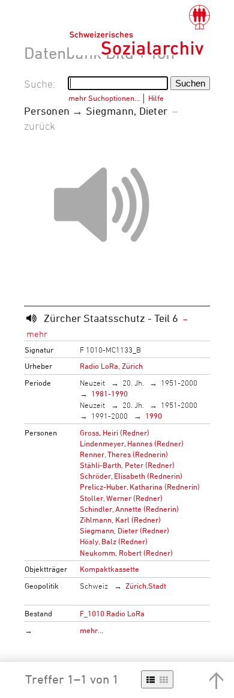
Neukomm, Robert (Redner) (126, 552)
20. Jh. (133, 382)
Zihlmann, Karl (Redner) (120, 519)
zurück (39, 126)
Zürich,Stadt (145, 585)
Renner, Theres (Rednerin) (124, 454)
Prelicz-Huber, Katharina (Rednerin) (140, 486)
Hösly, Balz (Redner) (114, 541)
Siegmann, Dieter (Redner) (124, 530)
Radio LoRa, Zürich (111, 366)
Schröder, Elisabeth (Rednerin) (131, 476)
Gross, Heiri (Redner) (114, 432)
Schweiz (94, 585)
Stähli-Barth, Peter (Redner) (127, 465)
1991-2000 (109, 415)
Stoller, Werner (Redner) (121, 498)
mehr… (91, 630)
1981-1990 (109, 393)
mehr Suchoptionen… (104, 98)
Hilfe (156, 98)
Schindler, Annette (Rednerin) (129, 509)
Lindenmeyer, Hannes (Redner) (132, 443)
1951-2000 (179, 382)
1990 (153, 415)
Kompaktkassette (109, 569)
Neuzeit (92, 382)
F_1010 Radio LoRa (112, 613)
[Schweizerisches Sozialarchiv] (139, 30)
